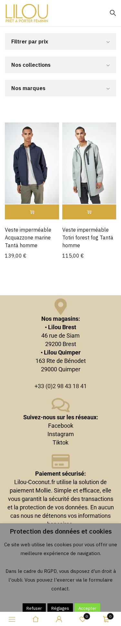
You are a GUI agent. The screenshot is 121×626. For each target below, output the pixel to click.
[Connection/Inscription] (59, 619)
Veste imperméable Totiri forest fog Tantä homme (87, 237)
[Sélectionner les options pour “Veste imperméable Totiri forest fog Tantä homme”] (89, 212)
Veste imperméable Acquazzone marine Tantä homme (28, 237)
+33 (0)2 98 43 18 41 (61, 386)
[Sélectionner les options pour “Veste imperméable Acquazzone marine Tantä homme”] (32, 212)
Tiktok (60, 442)
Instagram (60, 434)
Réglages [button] (60, 608)
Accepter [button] (87, 608)
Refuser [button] (34, 608)
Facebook (60, 425)
